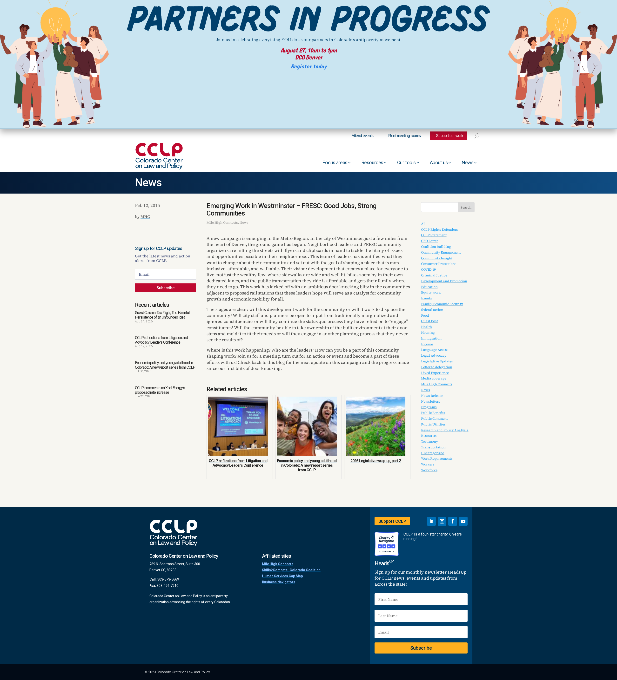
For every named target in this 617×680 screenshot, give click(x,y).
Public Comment (434, 418)
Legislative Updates (437, 361)
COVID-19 (428, 269)
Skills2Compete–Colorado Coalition (291, 570)
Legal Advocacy (433, 355)
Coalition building (436, 246)
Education (429, 286)
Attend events (363, 136)
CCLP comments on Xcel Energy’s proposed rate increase (160, 390)
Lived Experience (435, 372)
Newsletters (430, 401)
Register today (309, 66)
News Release (432, 395)
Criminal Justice (434, 275)
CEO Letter (429, 240)
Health (426, 326)
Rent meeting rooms (404, 136)
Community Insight (436, 258)
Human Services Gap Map (282, 576)
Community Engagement (441, 252)
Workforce (429, 470)
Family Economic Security (442, 303)
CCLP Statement (434, 235)
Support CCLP (392, 521)
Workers (427, 464)
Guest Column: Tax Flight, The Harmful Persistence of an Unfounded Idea (162, 315)
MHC (145, 216)
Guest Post (429, 321)
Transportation (433, 447)
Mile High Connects (222, 222)
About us (439, 162)
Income (427, 344)
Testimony (429, 441)
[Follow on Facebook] (452, 521)
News (467, 162)
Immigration (431, 338)
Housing (428, 332)
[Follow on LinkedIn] (431, 521)
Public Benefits (433, 412)
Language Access (435, 349)
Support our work (449, 136)
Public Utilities (433, 424)
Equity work (431, 292)
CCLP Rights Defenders (439, 229)
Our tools (406, 162)
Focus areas (334, 162)
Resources (372, 162)
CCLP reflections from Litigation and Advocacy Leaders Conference (161, 340)
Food (425, 315)
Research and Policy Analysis (445, 430)
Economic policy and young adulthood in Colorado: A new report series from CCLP (165, 365)
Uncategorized (432, 453)
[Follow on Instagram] (442, 521)
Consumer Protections (438, 263)
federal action (432, 309)
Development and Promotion (444, 281)
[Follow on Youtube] (463, 521)
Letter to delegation (436, 367)
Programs (429, 407)
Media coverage (433, 378)
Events (426, 298)
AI (423, 223)
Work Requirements (437, 458)
